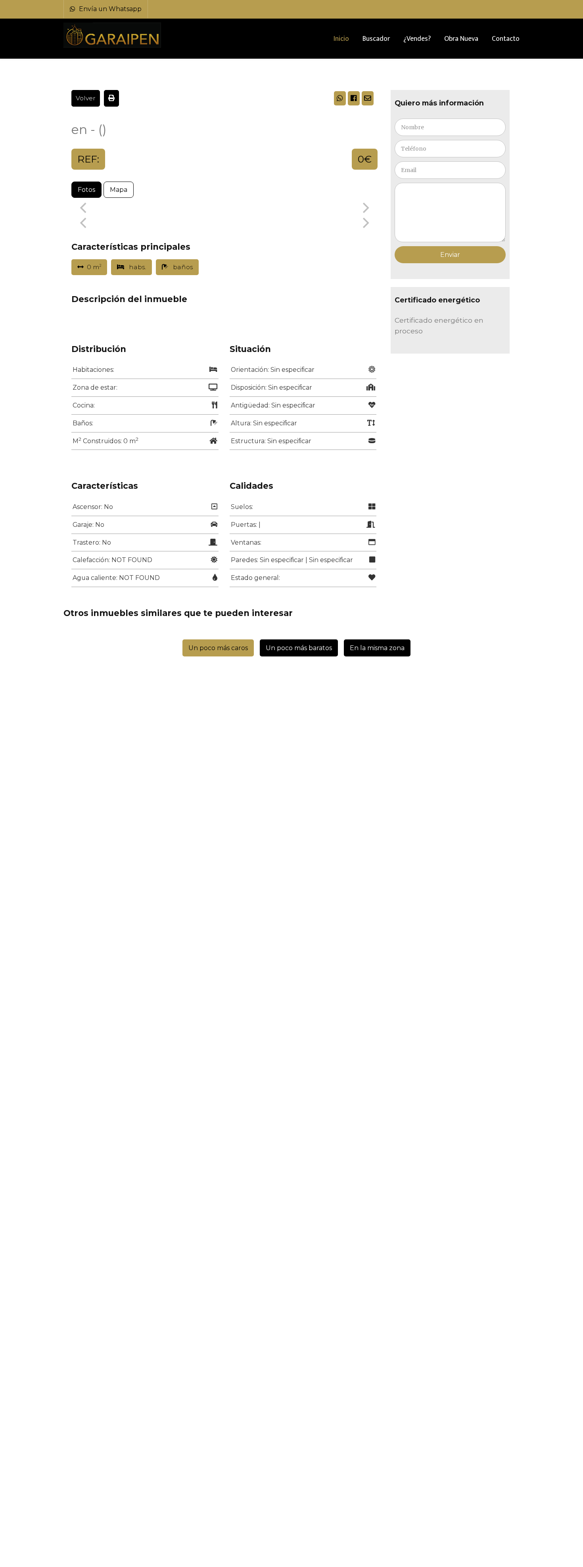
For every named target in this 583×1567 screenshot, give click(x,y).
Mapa (118, 189)
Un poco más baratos (299, 648)
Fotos (86, 189)
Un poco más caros (218, 648)
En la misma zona (377, 648)
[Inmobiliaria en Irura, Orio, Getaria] (113, 35)
